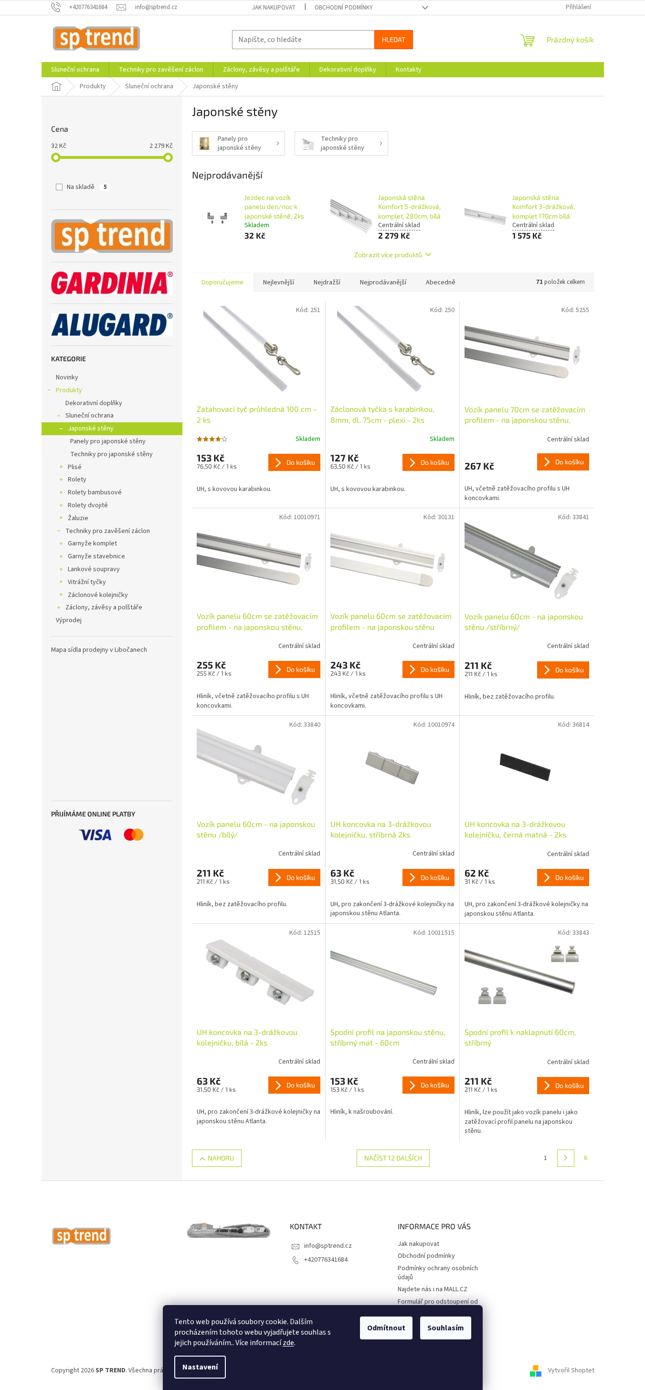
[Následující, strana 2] (565, 1158)
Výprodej (69, 620)
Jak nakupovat (274, 7)
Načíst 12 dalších (393, 1158)
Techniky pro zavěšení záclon (107, 531)
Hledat (393, 39)
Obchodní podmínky (344, 7)
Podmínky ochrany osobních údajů (438, 1273)
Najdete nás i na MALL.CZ (432, 1289)
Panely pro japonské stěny (108, 441)
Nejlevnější (278, 282)
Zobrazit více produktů (388, 255)
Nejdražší (327, 282)
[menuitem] (75, 69)
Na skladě (87, 187)
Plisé (75, 467)
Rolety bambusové (95, 492)
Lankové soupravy (94, 569)
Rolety (77, 479)
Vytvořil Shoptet (571, 1370)
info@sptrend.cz (328, 1246)
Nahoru (221, 1158)
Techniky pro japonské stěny (111, 454)
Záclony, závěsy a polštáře (103, 607)
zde (288, 1343)
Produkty (69, 390)
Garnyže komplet (92, 543)
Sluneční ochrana (89, 415)
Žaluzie (78, 518)
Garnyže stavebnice (96, 556)
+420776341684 (326, 1260)
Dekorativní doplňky (93, 403)
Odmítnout (386, 1328)
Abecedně (440, 282)
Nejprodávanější (383, 282)
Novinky (67, 377)
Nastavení (200, 1367)
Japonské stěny (91, 428)
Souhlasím (445, 1328)
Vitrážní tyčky (87, 582)
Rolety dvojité (88, 505)
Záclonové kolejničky (98, 595)
